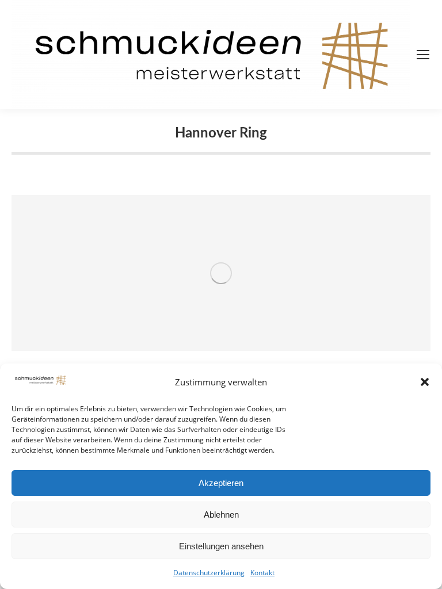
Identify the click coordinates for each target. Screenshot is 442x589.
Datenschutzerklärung (209, 572)
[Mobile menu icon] (423, 54)
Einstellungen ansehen (221, 546)
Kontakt (262, 572)
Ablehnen (221, 514)
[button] (424, 382)
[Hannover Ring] (221, 273)
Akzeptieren (221, 483)
